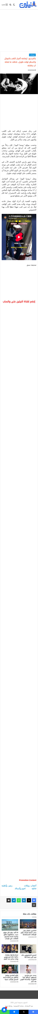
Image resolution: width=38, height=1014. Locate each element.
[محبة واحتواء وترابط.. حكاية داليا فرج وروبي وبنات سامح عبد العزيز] (10, 870)
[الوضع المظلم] (14, 5)
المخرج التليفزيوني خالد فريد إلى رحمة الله (28, 878)
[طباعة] (34, 827)
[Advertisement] (19, 30)
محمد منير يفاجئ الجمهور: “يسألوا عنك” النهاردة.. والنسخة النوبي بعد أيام (28, 900)
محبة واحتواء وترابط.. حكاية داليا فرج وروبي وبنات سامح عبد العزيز (11, 879)
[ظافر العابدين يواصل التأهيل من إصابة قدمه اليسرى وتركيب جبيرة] (10, 891)
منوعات (32, 55)
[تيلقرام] (14, 822)
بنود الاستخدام (29, 928)
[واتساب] (19, 822)
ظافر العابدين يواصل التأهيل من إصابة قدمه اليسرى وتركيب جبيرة (10, 899)
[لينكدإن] (24, 822)
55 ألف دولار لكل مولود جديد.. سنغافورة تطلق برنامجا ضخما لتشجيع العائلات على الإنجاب (10, 857)
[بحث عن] (10, 5)
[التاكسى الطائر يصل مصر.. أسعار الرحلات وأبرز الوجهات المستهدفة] (28, 846)
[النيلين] (28, 4)
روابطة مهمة (8, 928)
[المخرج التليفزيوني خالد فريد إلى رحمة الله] (28, 870)
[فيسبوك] (34, 822)
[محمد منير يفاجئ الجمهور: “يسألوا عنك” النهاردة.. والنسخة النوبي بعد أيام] (28, 891)
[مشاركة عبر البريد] (9, 822)
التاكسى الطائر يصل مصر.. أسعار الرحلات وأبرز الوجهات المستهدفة (28, 854)
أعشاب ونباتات (30, 808)
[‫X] (29, 822)
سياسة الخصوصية (19, 928)
